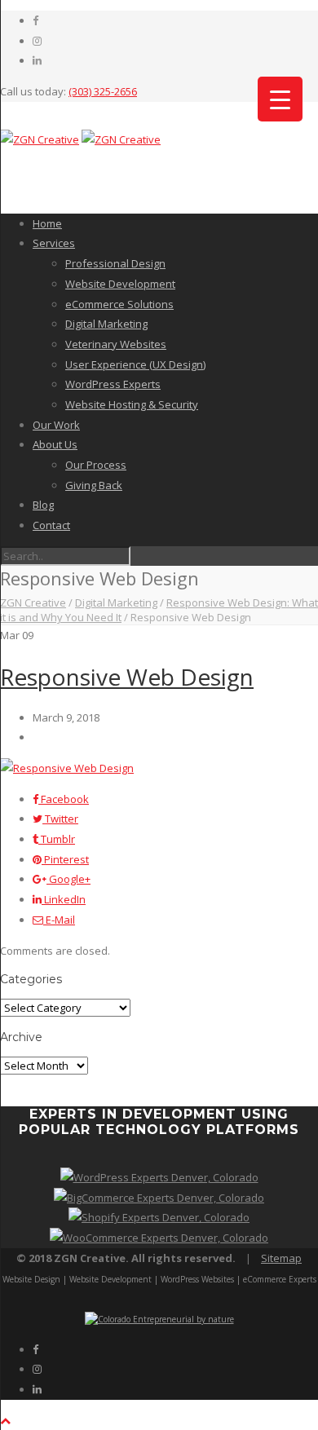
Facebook (63, 799)
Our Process (95, 464)
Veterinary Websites (115, 344)
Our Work (56, 424)
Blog (43, 504)
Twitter (60, 818)
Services (54, 243)
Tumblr (56, 839)
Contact (51, 525)
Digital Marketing (106, 323)
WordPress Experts (113, 384)
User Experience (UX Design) (135, 364)
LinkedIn (64, 899)
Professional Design (115, 263)
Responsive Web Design (127, 676)
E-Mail (59, 919)
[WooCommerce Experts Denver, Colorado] (159, 1237)
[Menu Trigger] (280, 99)
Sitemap (281, 1258)
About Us (55, 444)
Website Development (120, 283)
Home (47, 223)
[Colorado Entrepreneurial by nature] (159, 1319)
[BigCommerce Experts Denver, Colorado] (159, 1197)
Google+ (68, 879)
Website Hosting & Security (131, 404)
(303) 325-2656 (102, 91)
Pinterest (65, 859)
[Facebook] (35, 20)
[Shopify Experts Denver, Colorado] (159, 1217)
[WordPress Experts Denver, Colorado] (159, 1177)
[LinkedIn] (37, 60)
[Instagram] (37, 40)
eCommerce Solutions (119, 304)
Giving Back (93, 485)
